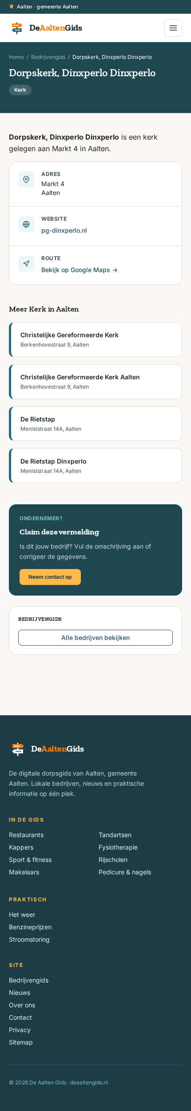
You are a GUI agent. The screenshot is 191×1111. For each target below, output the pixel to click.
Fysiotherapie (118, 847)
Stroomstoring (29, 939)
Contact (20, 1017)
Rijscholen (113, 859)
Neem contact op (50, 576)
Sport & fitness (30, 859)
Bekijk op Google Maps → (79, 269)
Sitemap (21, 1042)
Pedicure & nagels (125, 872)
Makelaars (24, 872)
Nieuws (19, 992)
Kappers (21, 847)
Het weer (22, 914)
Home (16, 57)
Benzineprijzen (30, 927)
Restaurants (26, 834)
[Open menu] (173, 28)
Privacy (20, 1029)
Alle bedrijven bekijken (95, 637)
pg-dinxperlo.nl (64, 230)
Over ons (22, 1005)
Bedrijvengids (48, 57)
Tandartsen (115, 834)
